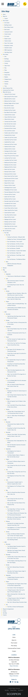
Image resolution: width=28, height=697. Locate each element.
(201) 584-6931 (14, 629)
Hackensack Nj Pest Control (10, 144)
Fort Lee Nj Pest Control (9, 130)
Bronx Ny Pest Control (9, 107)
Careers (6, 18)
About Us (5, 16)
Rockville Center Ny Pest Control (11, 201)
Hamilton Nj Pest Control (9, 146)
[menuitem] (7, 690)
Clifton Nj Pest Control (9, 119)
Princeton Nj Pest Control (9, 194)
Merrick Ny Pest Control (9, 169)
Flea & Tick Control (8, 43)
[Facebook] (13, 682)
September (8, 274)
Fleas (5, 70)
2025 (5, 272)
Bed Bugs (6, 58)
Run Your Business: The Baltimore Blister (16, 259)
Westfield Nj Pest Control (9, 224)
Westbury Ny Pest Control (10, 221)
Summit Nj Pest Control (9, 212)
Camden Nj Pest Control (9, 114)
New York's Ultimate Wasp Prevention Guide (17, 602)
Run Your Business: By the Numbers (15, 246)
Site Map (5, 613)
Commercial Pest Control (8, 90)
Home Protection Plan (7, 88)
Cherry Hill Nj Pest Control (10, 117)
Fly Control (6, 36)
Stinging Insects (7, 79)
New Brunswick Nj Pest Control (11, 178)
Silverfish (6, 81)
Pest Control (5, 20)
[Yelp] (15, 682)
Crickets (6, 63)
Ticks (5, 86)
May (7, 368)
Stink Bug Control (8, 52)
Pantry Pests (7, 74)
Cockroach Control (8, 31)
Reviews (5, 267)
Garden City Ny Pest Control (10, 137)
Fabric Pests (7, 65)
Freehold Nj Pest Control (9, 135)
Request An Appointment (8, 609)
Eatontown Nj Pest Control (10, 128)
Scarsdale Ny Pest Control (10, 203)
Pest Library (5, 54)
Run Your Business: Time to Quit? (14, 241)
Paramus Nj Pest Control (9, 185)
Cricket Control (7, 34)
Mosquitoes (6, 72)
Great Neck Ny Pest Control (10, 139)
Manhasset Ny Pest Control (10, 162)
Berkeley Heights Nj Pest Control (11, 103)
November (8, 432)
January (7, 409)
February (8, 399)
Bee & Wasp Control (8, 27)
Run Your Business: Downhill (13, 248)
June (7, 278)
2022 (5, 312)
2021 (5, 419)
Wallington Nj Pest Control (10, 219)
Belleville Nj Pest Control (9, 98)
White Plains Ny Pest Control (10, 226)
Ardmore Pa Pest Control (9, 94)
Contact (4, 611)
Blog (4, 269)
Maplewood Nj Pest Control (10, 167)
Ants (5, 56)
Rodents (6, 77)
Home (4, 14)
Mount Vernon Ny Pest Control (11, 176)
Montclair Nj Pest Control (9, 171)
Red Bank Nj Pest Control (10, 199)
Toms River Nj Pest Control (10, 215)
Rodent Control (7, 38)
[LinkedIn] (17, 682)
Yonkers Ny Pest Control (9, 228)
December (8, 314)
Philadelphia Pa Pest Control (10, 189)
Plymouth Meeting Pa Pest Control (11, 192)
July (7, 347)
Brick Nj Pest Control (9, 105)
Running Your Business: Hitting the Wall (16, 237)
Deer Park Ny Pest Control (10, 123)
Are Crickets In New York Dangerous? (15, 587)
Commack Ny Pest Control (10, 121)
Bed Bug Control (7, 25)
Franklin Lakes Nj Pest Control (11, 133)
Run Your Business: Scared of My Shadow (16, 250)
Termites (6, 83)
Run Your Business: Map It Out (14, 253)
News (7, 261)
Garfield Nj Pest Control (9, 142)
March (7, 388)
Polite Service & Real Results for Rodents (16, 276)
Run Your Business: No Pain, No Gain (15, 243)
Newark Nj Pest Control (9, 180)
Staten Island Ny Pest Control (10, 210)
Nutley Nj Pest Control (9, 183)
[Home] (13, 4)
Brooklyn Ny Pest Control (9, 110)
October (7, 291)
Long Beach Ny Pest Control (10, 160)
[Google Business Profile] (10, 682)
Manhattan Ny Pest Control (10, 164)
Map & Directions (14, 665)
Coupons (5, 615)
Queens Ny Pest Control (9, 196)
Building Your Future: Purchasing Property (16, 239)
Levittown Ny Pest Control (10, 158)
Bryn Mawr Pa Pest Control (10, 112)
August (7, 301)
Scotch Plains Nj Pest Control (10, 208)
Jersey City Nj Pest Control (10, 153)
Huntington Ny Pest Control (10, 151)
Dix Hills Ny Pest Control (9, 126)
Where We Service (7, 92)
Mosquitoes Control (8, 45)
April (7, 378)
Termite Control (7, 40)
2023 (5, 289)
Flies (5, 67)
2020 (5, 542)
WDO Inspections (8, 50)
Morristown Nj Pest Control (10, 174)
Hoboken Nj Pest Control (9, 148)
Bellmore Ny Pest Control (9, 101)
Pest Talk (6, 232)
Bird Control (6, 29)
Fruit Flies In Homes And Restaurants (15, 606)
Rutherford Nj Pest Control (10, 205)
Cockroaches (7, 61)
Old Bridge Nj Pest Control (10, 187)
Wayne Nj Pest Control (9, 217)
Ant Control (6, 22)
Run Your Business (7, 230)
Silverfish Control (8, 47)
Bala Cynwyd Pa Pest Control (10, 96)
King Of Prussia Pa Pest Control (11, 155)
